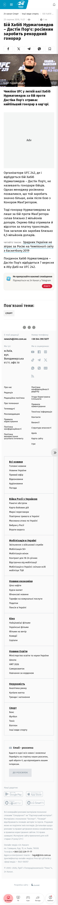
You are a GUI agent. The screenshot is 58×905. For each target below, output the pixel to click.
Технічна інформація (41, 412)
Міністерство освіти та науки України (29, 655)
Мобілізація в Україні (22, 540)
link (32, 352)
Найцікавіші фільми (19, 622)
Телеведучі (9, 409)
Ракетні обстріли (18, 503)
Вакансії (35, 423)
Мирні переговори (19, 512)
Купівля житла (16, 692)
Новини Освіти (18, 651)
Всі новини (16, 461)
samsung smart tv (35, 803)
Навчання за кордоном (21, 673)
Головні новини (17, 466)
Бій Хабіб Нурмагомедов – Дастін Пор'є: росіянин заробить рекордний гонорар (48, 14)
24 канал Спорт (11, 14)
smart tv (13, 803)
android (13, 794)
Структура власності (41, 428)
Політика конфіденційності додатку (40, 389)
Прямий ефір (16, 474)
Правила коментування (38, 405)
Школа (12, 660)
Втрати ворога (16, 529)
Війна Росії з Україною (23, 499)
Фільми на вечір (17, 631)
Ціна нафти (15, 585)
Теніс (12, 721)
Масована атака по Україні (23, 520)
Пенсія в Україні (17, 607)
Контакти (35, 417)
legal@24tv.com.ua (41, 855)
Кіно (12, 618)
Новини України (17, 470)
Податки (13, 603)
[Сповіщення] (54, 4)
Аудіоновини (16, 483)
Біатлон (13, 725)
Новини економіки (21, 581)
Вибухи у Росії (16, 525)
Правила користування (11, 420)
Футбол (13, 716)
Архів (34, 433)
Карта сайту (37, 439)
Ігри (33, 444)
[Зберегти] (49, 48)
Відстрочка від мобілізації (23, 562)
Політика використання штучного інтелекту (13, 436)
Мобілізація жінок (18, 553)
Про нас (8, 387)
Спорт (13, 707)
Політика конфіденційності (13, 428)
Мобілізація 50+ (17, 549)
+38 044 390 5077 (40, 339)
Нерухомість (17, 683)
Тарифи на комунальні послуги (25, 598)
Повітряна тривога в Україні (24, 516)
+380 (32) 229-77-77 (22, 851)
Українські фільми (19, 627)
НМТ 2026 (14, 664)
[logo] (21, 4)
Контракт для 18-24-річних (23, 557)
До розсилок (20, 772)
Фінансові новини (19, 594)
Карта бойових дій (19, 507)
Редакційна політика (14, 398)
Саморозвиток (16, 668)
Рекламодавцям (12, 414)
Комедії (13, 636)
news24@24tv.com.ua (15, 339)
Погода (13, 488)
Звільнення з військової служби (26, 544)
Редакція (8, 393)
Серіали (13, 640)
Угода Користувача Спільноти (40, 398)
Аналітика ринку (18, 688)
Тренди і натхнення (19, 697)
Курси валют (16, 590)
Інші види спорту (30, 14)
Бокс (11, 712)
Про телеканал (11, 403)
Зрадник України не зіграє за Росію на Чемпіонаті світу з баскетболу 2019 (28, 246)
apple (35, 794)
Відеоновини (16, 479)
